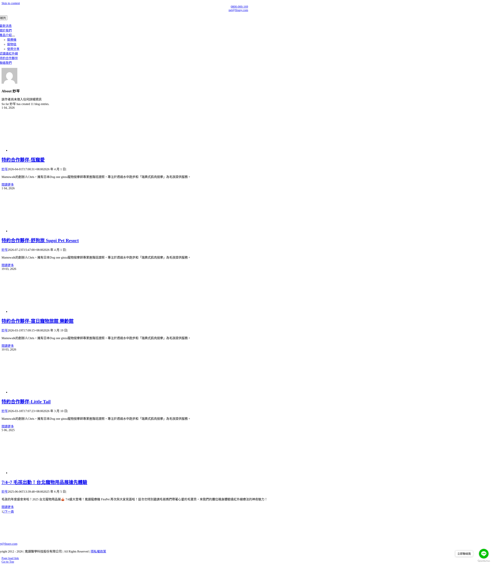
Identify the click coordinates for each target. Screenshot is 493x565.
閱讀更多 (8, 184)
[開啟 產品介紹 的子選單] (13, 36)
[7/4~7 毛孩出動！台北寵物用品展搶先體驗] (40, 472)
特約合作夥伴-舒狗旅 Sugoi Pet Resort (40, 240)
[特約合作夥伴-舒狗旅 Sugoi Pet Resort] (38, 231)
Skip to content (11, 3)
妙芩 (5, 169)
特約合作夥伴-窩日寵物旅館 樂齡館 (38, 321)
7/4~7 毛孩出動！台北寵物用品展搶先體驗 (44, 482)
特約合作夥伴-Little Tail (26, 401)
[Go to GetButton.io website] (484, 561)
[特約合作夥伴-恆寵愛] (40, 150)
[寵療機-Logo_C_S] (120, 527)
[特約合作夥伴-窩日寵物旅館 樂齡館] (40, 311)
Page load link (10, 558)
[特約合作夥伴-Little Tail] (38, 392)
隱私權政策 (98, 551)
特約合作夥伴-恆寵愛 (23, 159)
